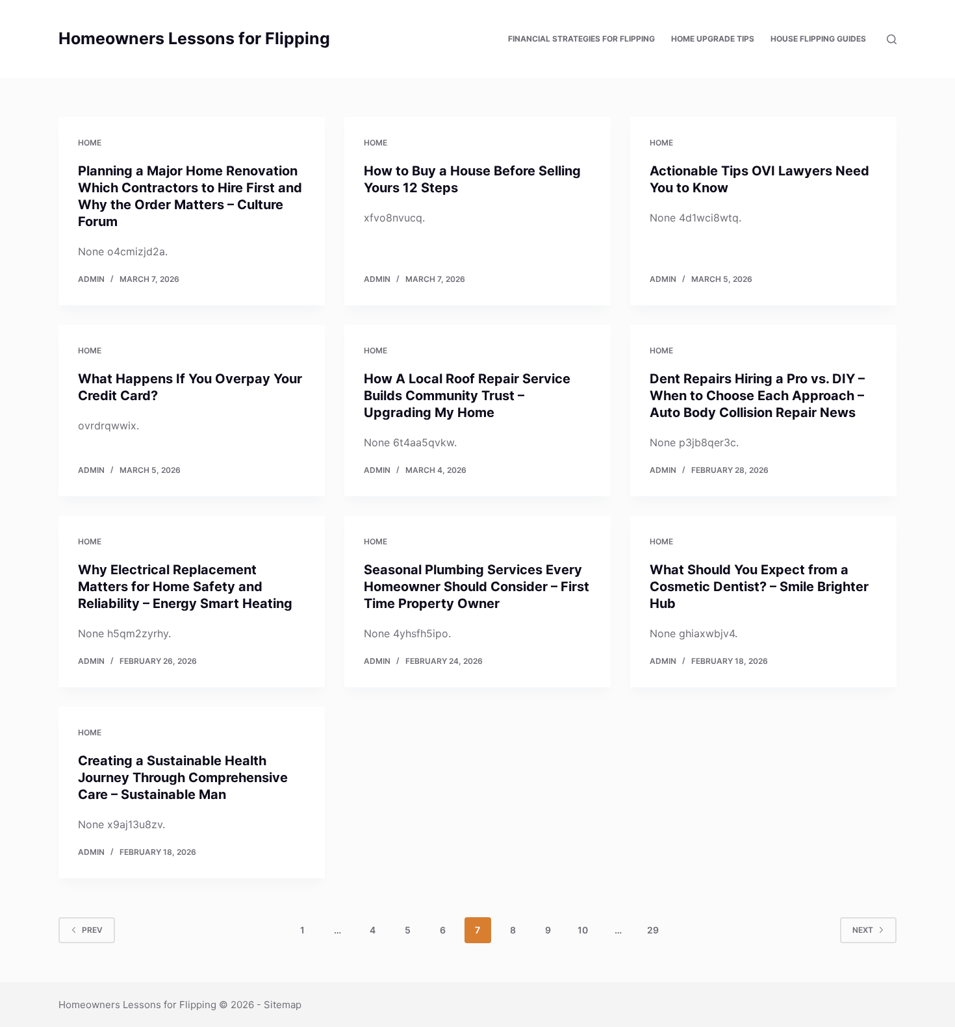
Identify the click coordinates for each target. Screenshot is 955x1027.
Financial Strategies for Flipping (581, 39)
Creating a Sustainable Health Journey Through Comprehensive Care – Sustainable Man (183, 777)
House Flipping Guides (818, 39)
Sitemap (282, 1004)
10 (583, 929)
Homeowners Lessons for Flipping (194, 38)
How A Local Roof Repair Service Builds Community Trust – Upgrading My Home (467, 395)
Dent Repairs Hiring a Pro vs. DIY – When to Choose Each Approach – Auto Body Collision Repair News (757, 395)
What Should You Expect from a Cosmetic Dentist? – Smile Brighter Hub (759, 586)
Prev (92, 930)
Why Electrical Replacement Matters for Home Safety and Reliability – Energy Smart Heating (185, 586)
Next (862, 930)
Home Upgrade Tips (712, 39)
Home (89, 142)
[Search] (892, 39)
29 (653, 929)
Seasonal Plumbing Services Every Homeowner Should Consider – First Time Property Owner (476, 586)
